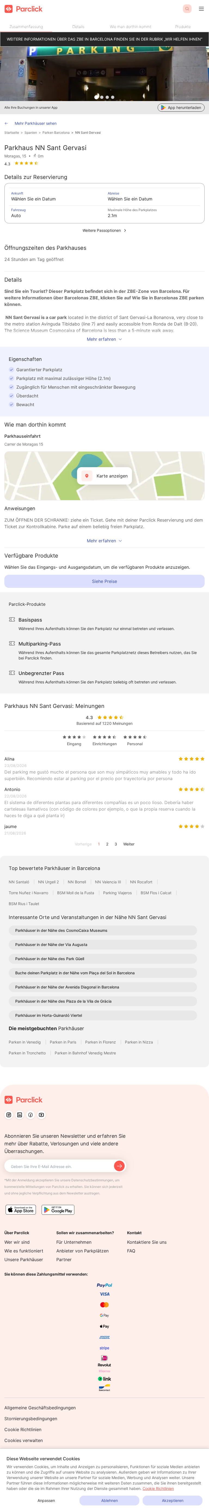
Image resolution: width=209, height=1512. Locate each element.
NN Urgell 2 (49, 882)
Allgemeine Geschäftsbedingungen (40, 1407)
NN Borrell (77, 882)
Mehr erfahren (101, 339)
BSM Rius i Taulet (24, 903)
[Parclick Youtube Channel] (41, 1115)
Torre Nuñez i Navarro (29, 892)
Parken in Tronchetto (28, 1053)
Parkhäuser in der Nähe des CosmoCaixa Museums (61, 930)
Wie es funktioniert (23, 1251)
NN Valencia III (108, 882)
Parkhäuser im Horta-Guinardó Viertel (48, 1015)
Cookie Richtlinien (22, 1429)
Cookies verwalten (23, 1440)
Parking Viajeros (118, 892)
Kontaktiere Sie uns (147, 1242)
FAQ (131, 1251)
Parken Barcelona (56, 132)
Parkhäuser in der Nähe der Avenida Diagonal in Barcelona (67, 987)
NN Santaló (19, 882)
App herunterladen (184, 107)
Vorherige (83, 844)
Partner (64, 1259)
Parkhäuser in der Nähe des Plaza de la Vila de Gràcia (63, 1001)
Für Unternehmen (73, 1242)
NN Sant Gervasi (88, 132)
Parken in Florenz (101, 1042)
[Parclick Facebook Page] (30, 1115)
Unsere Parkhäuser (23, 1259)
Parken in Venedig (25, 1042)
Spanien (30, 132)
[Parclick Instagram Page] (8, 1115)
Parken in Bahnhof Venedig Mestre (85, 1053)
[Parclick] (23, 9)
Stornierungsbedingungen (30, 1418)
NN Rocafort (141, 882)
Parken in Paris (63, 1042)
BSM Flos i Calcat (157, 892)
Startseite (11, 132)
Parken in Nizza (139, 1042)
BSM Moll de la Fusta (76, 892)
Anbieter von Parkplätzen (82, 1251)
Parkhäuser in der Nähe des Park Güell (49, 958)
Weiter (128, 844)
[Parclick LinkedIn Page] (19, 1115)
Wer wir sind (17, 1242)
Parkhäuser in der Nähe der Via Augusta (51, 944)
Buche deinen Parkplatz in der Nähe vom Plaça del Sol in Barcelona (75, 973)
